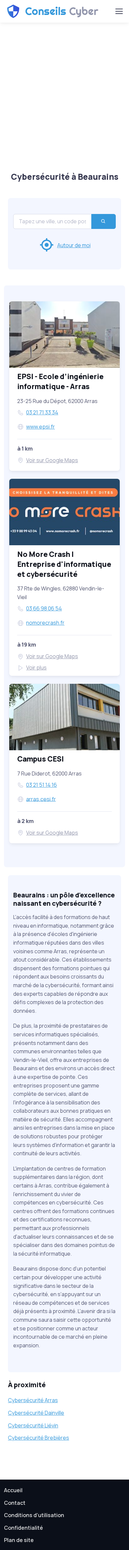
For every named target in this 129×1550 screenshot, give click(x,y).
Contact (14, 1502)
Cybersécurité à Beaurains (64, 176)
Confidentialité (23, 1527)
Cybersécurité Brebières (38, 1437)
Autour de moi (74, 245)
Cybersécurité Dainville (36, 1412)
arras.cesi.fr (41, 798)
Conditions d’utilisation (34, 1515)
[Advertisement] (64, 95)
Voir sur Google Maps (52, 460)
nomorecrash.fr (45, 622)
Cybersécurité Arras (33, 1400)
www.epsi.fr (40, 426)
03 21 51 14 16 (41, 784)
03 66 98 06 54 (44, 608)
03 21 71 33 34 (42, 412)
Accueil (13, 1490)
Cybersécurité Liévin (33, 1425)
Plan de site (19, 1540)
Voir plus (36, 667)
